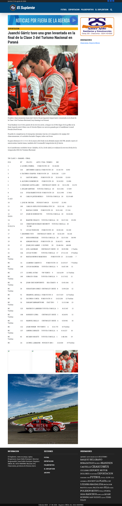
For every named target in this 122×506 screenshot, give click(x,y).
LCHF (109, 481)
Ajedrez (83, 457)
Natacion (108, 484)
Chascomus (84, 43)
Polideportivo (89, 490)
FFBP (88, 477)
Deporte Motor (94, 43)
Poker (111, 488)
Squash (103, 497)
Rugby (107, 494)
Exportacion (105, 473)
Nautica (83, 487)
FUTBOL (64, 9)
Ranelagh (100, 494)
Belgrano (96, 459)
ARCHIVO (47, 473)
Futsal (103, 477)
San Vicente (95, 497)
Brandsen (107, 462)
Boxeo (97, 463)
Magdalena (96, 484)
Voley (83, 500)
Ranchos (91, 494)
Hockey (91, 481)
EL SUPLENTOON (101, 9)
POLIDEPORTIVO (87, 9)
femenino (83, 477)
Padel (90, 488)
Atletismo (102, 457)
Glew (108, 477)
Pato (102, 488)
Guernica (83, 481)
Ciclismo (84, 470)
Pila (106, 487)
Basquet (85, 459)
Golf (112, 477)
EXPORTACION (73, 9)
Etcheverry (93, 474)
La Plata (101, 480)
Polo (102, 491)
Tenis (108, 497)
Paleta (96, 487)
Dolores (84, 473)
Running (84, 497)
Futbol (95, 477)
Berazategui (87, 463)
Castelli (85, 466)
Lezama (85, 484)
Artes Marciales (92, 457)
